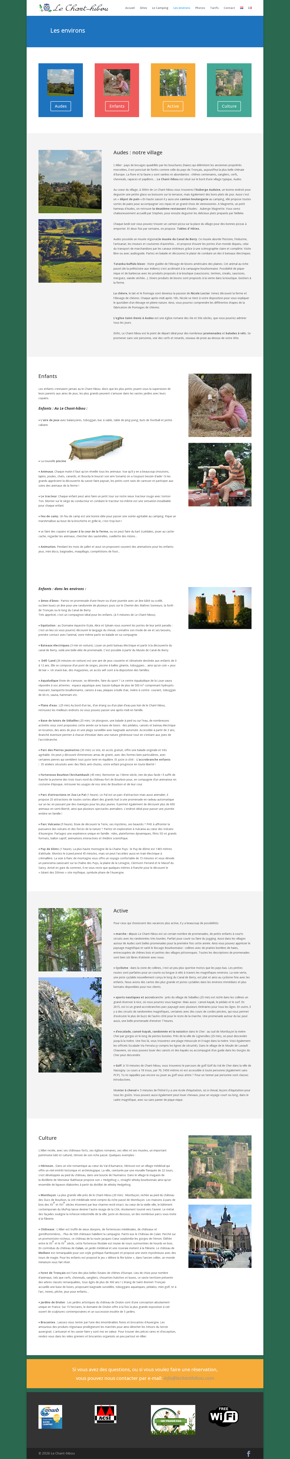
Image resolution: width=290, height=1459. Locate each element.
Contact (229, 8)
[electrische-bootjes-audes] (220, 649)
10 (230, 498)
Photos (200, 8)
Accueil (130, 8)
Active (173, 106)
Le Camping (160, 8)
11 (233, 498)
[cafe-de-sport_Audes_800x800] (70, 281)
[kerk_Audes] (220, 1267)
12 (236, 498)
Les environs (181, 8)
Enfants (116, 106)
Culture (229, 106)
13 (240, 498)
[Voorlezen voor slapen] (220, 505)
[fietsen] (70, 1039)
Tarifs (214, 8)
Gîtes (143, 8)
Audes (61, 106)
